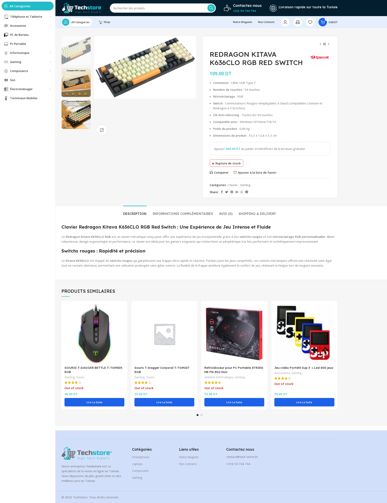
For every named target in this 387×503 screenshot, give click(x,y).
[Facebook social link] (222, 192)
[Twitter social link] (226, 192)
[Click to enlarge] (102, 130)
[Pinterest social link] (231, 192)
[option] (76, 50)
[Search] (211, 8)
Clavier (233, 185)
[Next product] (329, 44)
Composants (140, 471)
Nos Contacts (188, 464)
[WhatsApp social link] (241, 192)
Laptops (137, 464)
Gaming (245, 185)
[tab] (135, 212)
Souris (80, 377)
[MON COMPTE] (285, 22)
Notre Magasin (189, 457)
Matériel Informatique (218, 377)
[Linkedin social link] (236, 192)
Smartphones (141, 457)
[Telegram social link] (246, 192)
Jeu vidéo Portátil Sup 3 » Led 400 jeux (303, 368)
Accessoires (282, 373)
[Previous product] (320, 44)
